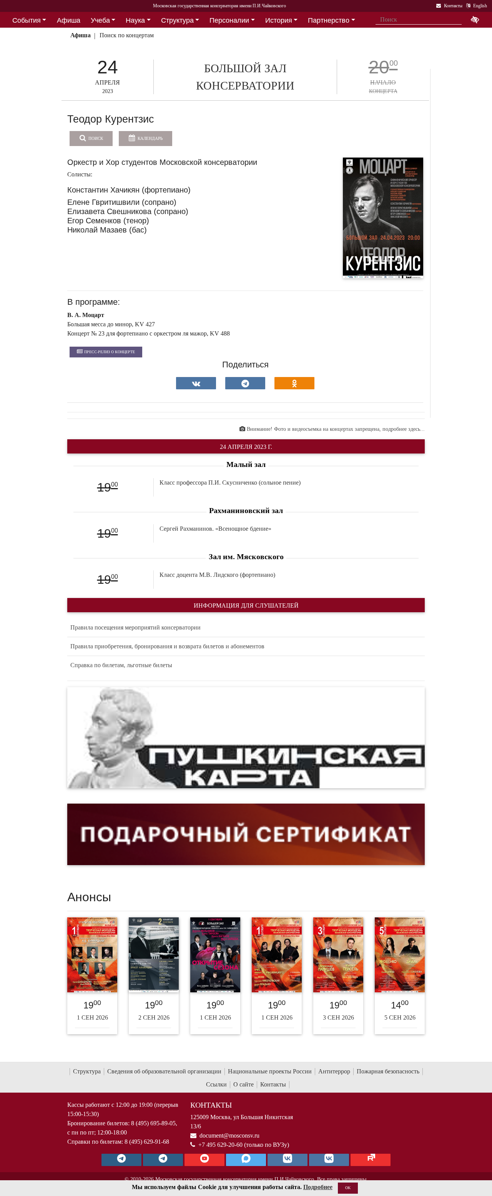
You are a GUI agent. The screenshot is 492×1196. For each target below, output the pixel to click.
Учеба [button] (100, 20)
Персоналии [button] (229, 20)
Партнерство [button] (328, 20)
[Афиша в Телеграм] (371, 1160)
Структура (87, 1071)
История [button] (278, 20)
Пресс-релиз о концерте (109, 352)
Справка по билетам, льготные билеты (121, 665)
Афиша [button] (68, 20)
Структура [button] (177, 20)
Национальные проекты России (270, 1071)
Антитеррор (334, 1071)
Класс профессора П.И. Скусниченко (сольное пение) (230, 482)
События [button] (26, 20)
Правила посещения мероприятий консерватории (135, 627)
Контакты (273, 1084)
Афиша (80, 35)
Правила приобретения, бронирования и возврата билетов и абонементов (167, 646)
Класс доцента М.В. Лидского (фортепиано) (217, 574)
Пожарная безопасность (388, 1071)
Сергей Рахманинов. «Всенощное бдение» (215, 528)
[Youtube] (204, 1160)
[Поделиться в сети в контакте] (196, 383)
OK (348, 1188)
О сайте (243, 1084)
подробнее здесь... (403, 429)
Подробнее (317, 1187)
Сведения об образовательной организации (164, 1071)
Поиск (95, 138)
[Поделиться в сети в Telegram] (245, 383)
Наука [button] (135, 20)
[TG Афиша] (163, 1160)
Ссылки (216, 1084)
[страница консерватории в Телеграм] (121, 1160)
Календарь (149, 138)
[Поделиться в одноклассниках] (294, 383)
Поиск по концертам (127, 35)
